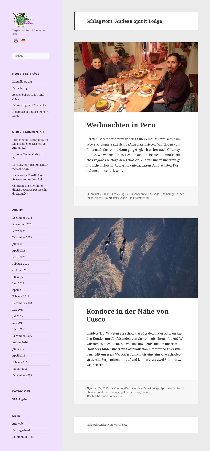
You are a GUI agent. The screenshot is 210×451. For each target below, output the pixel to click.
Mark (15, 175)
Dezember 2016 (22, 336)
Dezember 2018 (22, 303)
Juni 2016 (18, 349)
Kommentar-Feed (23, 437)
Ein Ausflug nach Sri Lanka (29, 105)
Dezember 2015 (22, 375)
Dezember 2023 (22, 237)
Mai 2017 (18, 323)
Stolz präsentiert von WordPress (106, 424)
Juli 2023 (17, 244)
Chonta (90, 392)
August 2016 (20, 342)
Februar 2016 (20, 362)
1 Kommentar (141, 198)
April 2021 (18, 250)
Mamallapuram (22, 81)
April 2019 (18, 290)
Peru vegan (120, 198)
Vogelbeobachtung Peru (133, 392)
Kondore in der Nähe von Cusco (127, 315)
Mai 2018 (18, 309)
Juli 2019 (17, 277)
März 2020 (18, 257)
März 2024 (18, 231)
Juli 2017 (17, 316)
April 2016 (18, 355)
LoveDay (17, 165)
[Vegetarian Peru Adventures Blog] (23, 19)
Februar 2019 (20, 296)
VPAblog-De (19, 399)
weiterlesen (114, 170)
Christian (18, 186)
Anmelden (18, 423)
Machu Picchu (103, 198)
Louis (15, 154)
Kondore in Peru (107, 392)
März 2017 (18, 329)
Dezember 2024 (22, 218)
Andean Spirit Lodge (146, 194)
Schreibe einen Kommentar (106, 396)
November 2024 (22, 224)
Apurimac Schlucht (171, 388)
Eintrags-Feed (21, 430)
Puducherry (19, 88)
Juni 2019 (18, 283)
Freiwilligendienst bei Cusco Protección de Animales (29, 189)
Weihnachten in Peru (120, 124)
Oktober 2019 (20, 270)
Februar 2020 (20, 263)
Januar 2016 (19, 368)
